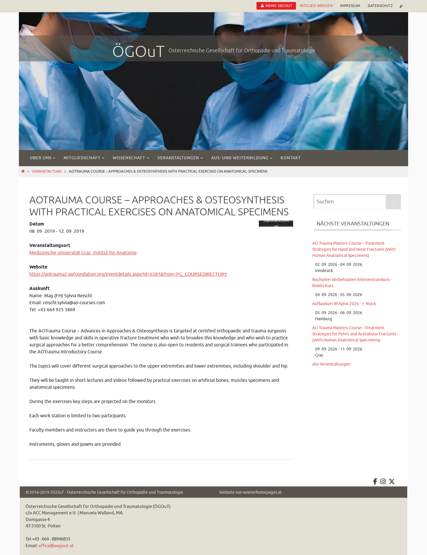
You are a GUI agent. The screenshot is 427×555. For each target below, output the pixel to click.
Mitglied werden (316, 5)
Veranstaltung (47, 171)
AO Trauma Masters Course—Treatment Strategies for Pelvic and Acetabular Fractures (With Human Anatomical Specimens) (354, 334)
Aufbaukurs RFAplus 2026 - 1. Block (344, 303)
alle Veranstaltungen (331, 364)
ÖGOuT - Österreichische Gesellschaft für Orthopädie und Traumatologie (116, 492)
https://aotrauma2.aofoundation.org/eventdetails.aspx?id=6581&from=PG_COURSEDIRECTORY (128, 274)
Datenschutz (380, 5)
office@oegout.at (56, 546)
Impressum (350, 5)
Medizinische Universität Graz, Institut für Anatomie (83, 253)
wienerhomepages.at (262, 492)
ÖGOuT (138, 52)
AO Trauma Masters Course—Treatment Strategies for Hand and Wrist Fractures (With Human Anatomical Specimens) (354, 249)
